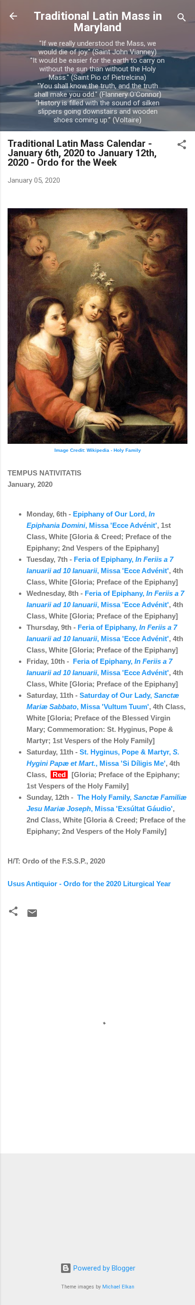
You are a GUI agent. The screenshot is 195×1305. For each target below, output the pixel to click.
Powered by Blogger (103, 1268)
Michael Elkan (118, 1287)
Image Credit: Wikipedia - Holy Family (97, 450)
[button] (181, 146)
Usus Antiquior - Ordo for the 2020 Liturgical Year (89, 884)
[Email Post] (32, 916)
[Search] (181, 19)
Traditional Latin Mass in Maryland (98, 21)
